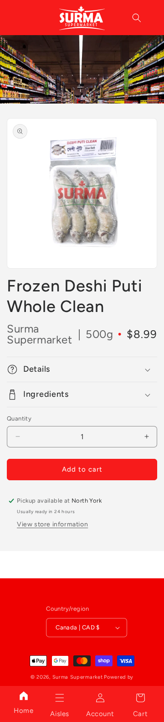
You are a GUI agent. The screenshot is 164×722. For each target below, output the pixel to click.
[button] (60, 698)
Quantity (19, 418)
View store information (52, 524)
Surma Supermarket (77, 677)
